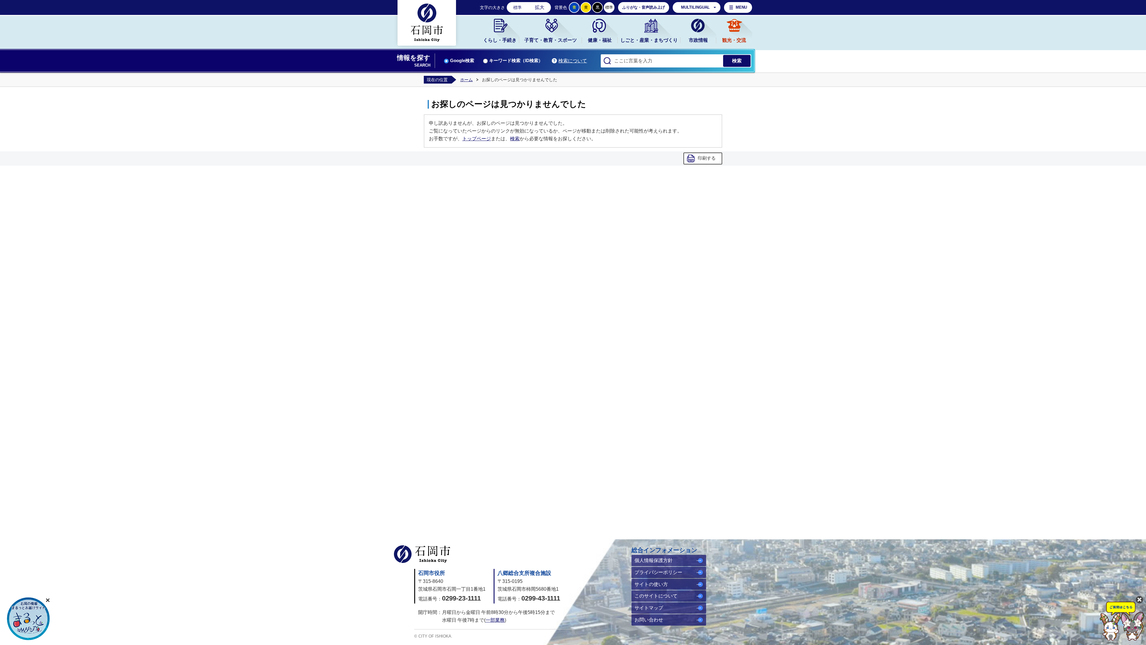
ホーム (466, 79)
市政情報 (698, 40)
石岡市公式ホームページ (422, 554)
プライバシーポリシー (658, 572)
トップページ (476, 138)
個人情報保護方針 (653, 560)
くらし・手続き (500, 40)
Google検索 (462, 60)
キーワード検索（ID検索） (516, 60)
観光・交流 (734, 40)
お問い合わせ (648, 619)
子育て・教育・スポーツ (550, 40)
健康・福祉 (600, 40)
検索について (572, 60)
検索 (515, 138)
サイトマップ (648, 607)
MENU (741, 7)
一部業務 (495, 620)
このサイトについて (655, 595)
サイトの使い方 (651, 584)
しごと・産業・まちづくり (649, 40)
